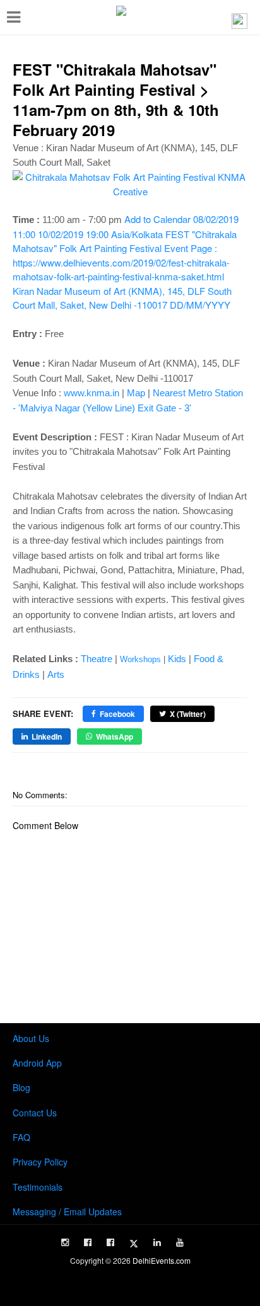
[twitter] (133, 1243)
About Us (31, 1038)
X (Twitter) (188, 713)
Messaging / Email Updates (67, 1211)
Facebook (117, 713)
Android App (37, 1063)
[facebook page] (88, 1242)
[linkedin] (157, 1242)
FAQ (21, 1137)
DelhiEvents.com (162, 1260)
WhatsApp (114, 736)
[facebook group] (110, 1242)
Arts (55, 674)
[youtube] (180, 1242)
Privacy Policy (40, 1161)
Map (136, 392)
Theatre (96, 658)
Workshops (140, 659)
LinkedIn (47, 736)
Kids (177, 658)
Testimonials (37, 1187)
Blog (21, 1087)
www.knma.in (91, 392)
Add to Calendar (126, 261)
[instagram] (65, 1242)
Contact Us (35, 1112)
